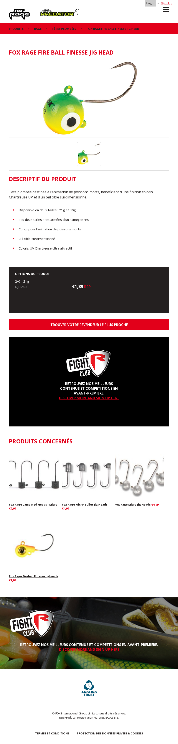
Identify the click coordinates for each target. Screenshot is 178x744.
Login (150, 3)
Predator (47, 11)
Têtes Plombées (64, 29)
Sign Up (166, 3)
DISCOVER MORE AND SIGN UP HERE (89, 398)
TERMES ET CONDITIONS (52, 733)
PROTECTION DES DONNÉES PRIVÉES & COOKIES (110, 733)
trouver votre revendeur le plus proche (89, 324)
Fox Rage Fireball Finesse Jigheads (33, 576)
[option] (89, 99)
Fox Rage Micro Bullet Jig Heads (84, 504)
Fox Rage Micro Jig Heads (133, 504)
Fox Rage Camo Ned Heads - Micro (33, 504)
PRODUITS (16, 29)
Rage (13, 11)
